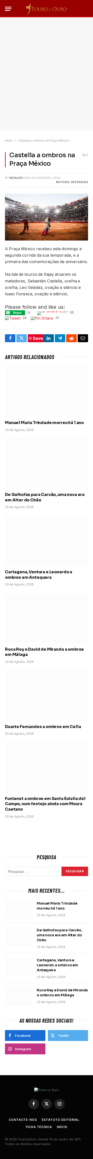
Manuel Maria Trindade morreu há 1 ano (44, 422)
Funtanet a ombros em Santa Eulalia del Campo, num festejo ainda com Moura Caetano (45, 804)
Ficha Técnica (39, 1127)
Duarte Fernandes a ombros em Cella (43, 726)
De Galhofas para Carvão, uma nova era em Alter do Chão (59, 935)
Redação (16, 178)
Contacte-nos (23, 1120)
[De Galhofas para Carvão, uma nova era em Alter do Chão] (46, 463)
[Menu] (8, 8)
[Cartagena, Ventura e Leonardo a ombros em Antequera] (46, 540)
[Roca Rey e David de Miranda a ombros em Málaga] (46, 617)
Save (38, 338)
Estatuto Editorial (60, 1120)
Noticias (62, 182)
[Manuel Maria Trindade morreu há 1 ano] (46, 391)
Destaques (79, 182)
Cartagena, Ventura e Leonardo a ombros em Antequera (38, 574)
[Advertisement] (46, 73)
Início (9, 140)
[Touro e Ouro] (46, 8)
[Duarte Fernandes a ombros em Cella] (46, 695)
